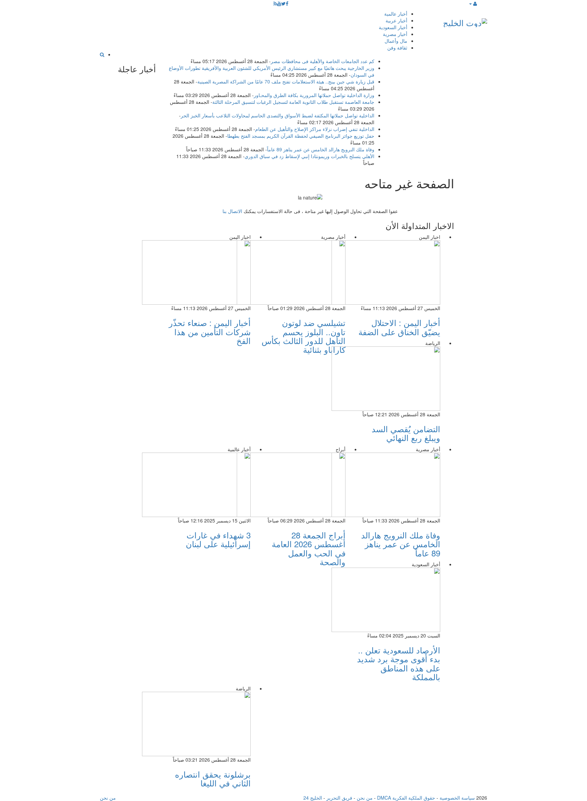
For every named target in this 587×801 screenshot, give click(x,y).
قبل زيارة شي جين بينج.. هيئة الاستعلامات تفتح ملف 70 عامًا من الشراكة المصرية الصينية (285, 81)
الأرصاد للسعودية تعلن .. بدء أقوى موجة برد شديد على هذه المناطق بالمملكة (398, 663)
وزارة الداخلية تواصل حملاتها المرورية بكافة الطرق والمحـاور (314, 95)
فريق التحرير (339, 797)
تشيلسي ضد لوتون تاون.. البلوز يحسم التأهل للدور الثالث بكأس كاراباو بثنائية (303, 336)
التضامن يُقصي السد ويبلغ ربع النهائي (406, 433)
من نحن (365, 797)
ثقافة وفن (397, 47)
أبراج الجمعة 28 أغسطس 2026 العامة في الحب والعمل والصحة (308, 548)
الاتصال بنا (232, 211)
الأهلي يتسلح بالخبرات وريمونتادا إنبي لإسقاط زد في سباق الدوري (309, 156)
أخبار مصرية (395, 34)
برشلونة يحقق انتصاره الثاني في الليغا (213, 778)
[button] (472, 3)
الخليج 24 (312, 797)
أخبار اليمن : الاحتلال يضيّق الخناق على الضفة (399, 327)
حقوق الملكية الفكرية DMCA (406, 797)
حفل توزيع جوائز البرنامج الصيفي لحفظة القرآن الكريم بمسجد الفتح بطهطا (300, 135)
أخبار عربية (396, 20)
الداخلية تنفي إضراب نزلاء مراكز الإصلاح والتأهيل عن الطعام (314, 129)
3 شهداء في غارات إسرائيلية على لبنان (218, 539)
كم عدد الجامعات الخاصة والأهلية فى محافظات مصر (322, 61)
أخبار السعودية (393, 27)
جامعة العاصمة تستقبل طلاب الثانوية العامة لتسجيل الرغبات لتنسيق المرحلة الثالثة (293, 101)
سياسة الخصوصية (457, 797)
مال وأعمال (396, 40)
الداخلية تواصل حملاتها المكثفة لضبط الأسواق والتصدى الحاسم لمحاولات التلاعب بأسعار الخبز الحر (277, 115)
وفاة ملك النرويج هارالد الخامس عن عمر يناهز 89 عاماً (320, 149)
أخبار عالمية (395, 13)
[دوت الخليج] (465, 21)
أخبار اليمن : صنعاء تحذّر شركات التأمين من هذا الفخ (210, 331)
